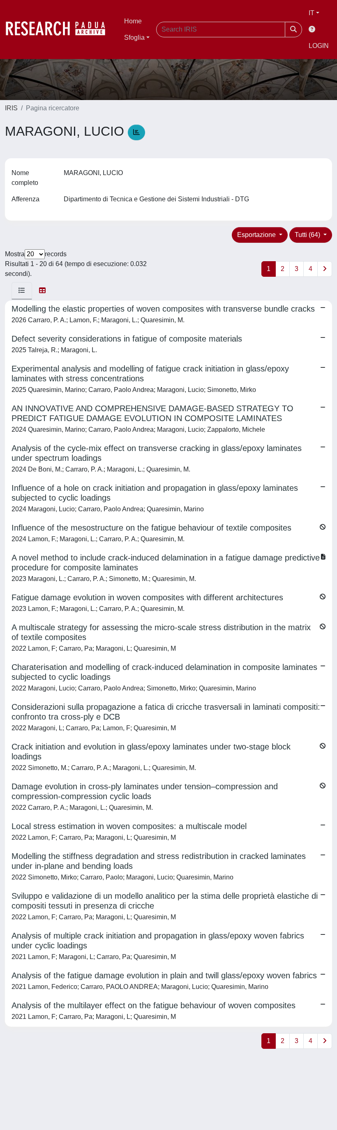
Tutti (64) (308, 234)
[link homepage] (59, 29)
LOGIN (319, 45)
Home (133, 21)
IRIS (11, 108)
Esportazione (257, 234)
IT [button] (311, 12)
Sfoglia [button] (134, 37)
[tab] (22, 290)
